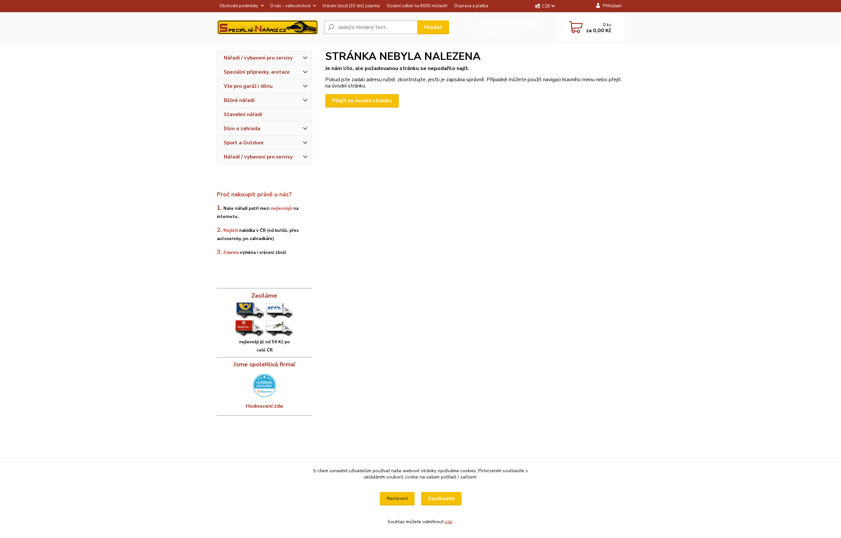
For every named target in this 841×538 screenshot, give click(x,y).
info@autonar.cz (501, 31)
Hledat (433, 27)
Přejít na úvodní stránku (362, 100)
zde (448, 522)
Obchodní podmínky (238, 6)
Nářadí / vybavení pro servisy (258, 58)
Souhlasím (441, 498)
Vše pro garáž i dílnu (248, 86)
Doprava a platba (471, 6)
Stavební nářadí (243, 114)
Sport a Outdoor (244, 142)
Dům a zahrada (242, 128)
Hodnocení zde (264, 406)
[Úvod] (268, 27)
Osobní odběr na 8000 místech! (417, 6)
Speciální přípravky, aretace (257, 72)
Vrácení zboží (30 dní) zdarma (351, 6)
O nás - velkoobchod (290, 6)
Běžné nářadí (239, 100)
